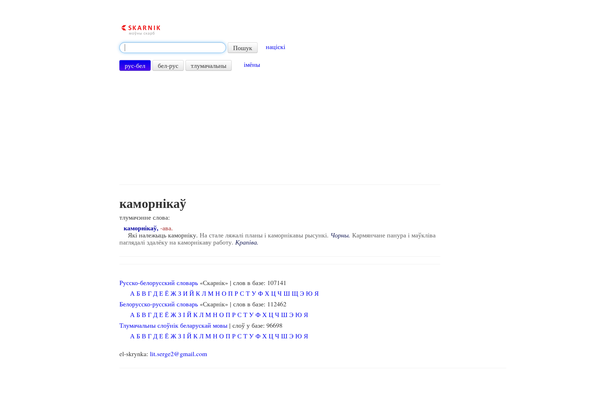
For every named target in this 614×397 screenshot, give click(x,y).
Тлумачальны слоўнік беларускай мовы (173, 325)
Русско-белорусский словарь (158, 282)
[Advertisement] (279, 127)
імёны (252, 64)
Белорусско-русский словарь (158, 304)
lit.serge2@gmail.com (178, 353)
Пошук (242, 47)
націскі (275, 46)
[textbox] (172, 47)
